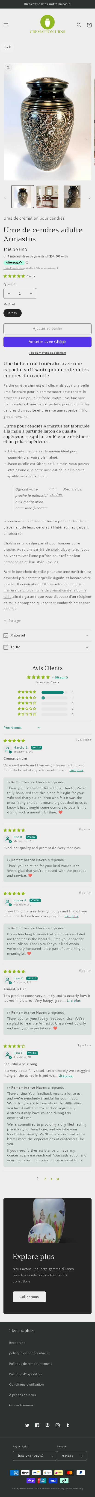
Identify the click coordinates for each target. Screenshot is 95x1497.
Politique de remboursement (30, 1364)
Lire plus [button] (76, 770)
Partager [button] (15, 621)
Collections (29, 1297)
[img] (14, 741)
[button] (6, 25)
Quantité (9, 284)
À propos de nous (22, 1395)
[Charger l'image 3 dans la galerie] (72, 196)
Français (67, 1455)
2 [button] (45, 1179)
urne (47, 470)
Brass (12, 313)
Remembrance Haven (30, 1489)
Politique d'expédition (25, 1374)
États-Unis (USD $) (30, 1455)
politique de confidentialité (29, 1353)
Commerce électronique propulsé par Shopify (61, 1489)
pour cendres (56, 491)
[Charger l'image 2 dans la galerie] (47, 196)
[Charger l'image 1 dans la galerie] (22, 196)
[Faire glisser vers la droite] (90, 198)
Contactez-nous (21, 1405)
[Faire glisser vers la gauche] (5, 198)
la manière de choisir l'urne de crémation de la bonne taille (44, 590)
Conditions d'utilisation (26, 1384)
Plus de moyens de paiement (47, 352)
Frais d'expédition (13, 268)
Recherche (17, 1343)
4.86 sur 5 (60, 677)
